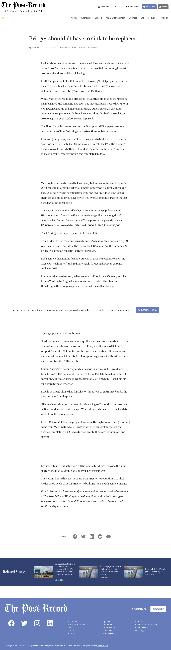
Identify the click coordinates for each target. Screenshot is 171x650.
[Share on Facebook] (75, 536)
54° (7, 18)
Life (142, 18)
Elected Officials (110, 633)
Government (73, 621)
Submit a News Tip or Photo (146, 624)
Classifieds (107, 630)
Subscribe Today (147, 310)
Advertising (138, 630)
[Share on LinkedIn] (92, 536)
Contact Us (138, 621)
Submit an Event (141, 627)
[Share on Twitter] (83, 536)
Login (164, 7)
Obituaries (152, 18)
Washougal (86, 18)
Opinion (164, 18)
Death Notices (109, 627)
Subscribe (150, 7)
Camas (74, 18)
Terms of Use (102, 646)
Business (133, 18)
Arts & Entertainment (115, 18)
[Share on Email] (108, 536)
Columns (93, 48)
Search (118, 7)
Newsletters (133, 7)
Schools (98, 18)
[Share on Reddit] (100, 536)
